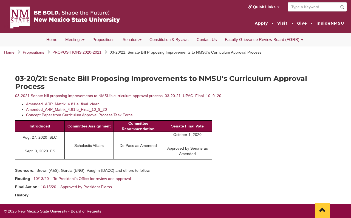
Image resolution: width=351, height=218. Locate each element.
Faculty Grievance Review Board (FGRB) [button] (263, 39)
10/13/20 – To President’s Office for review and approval (82, 178)
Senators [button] (131, 39)
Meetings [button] (73, 39)
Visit (282, 23)
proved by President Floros (88, 187)
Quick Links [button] (264, 7)
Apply (261, 23)
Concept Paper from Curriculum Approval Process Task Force (79, 115)
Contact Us (207, 39)
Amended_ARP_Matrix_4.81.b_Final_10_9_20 (66, 109)
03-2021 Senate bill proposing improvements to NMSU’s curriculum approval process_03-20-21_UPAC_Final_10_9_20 (118, 96)
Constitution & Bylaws (169, 39)
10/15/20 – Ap (53, 187)
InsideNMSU (330, 23)
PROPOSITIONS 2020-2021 (76, 52)
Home (51, 39)
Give (302, 23)
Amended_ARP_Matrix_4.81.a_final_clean (63, 104)
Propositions (103, 39)
